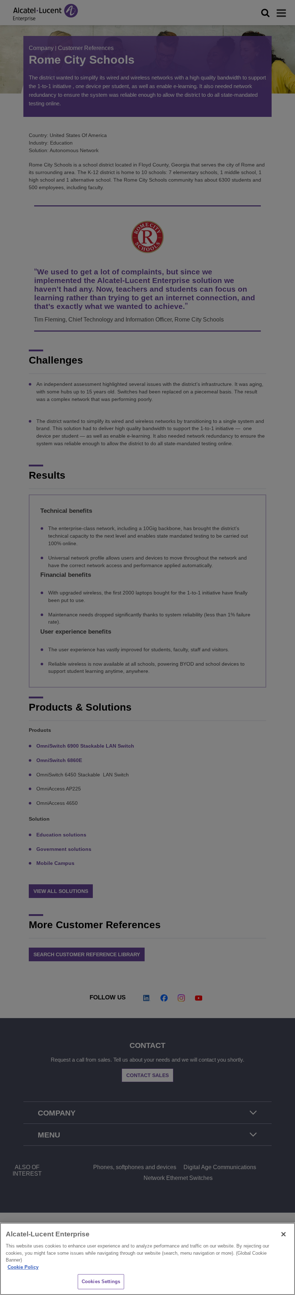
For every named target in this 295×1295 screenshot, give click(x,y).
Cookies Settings (101, 1281)
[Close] (283, 1234)
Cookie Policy (23, 1267)
